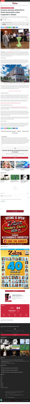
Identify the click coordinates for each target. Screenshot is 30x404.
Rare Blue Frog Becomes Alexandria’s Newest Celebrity (15, 181)
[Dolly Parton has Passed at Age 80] (5, 353)
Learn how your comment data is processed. (15, 199)
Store (1, 381)
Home (2, 5)
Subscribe (2, 383)
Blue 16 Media (21, 400)
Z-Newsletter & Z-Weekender (4, 387)
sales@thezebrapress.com (11, 397)
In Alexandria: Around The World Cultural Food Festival (11, 0)
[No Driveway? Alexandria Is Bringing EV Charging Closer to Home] (24, 353)
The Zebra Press (13, 400)
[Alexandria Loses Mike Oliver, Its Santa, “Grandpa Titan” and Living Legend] (25, 177)
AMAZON (19, 131)
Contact (2, 382)
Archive (1, 377)
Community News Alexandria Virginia (7, 5)
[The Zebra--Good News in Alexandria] (15, 3)
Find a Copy (15, 211)
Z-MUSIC (2, 386)
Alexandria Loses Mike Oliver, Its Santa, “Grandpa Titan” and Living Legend (25, 181)
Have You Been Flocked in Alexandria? (4, 181)
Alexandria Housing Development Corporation (9, 131)
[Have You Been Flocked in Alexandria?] (5, 177)
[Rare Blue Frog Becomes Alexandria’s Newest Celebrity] (15, 177)
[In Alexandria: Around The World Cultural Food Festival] (15, 347)
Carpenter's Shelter (26, 131)
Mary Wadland (4, 136)
